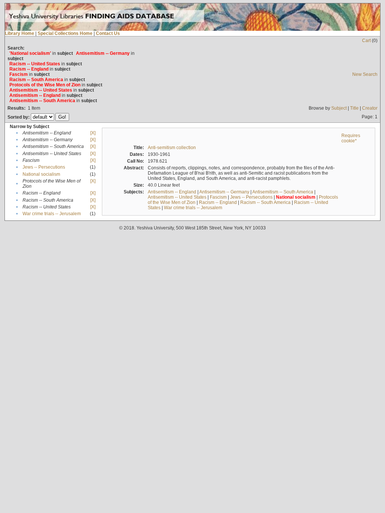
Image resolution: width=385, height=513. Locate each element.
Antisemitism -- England (172, 192)
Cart (366, 40)
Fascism (218, 197)
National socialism (41, 174)
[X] (92, 133)
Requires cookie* (350, 138)
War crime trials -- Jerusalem (52, 213)
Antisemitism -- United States (177, 197)
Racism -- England (218, 202)
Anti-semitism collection (172, 147)
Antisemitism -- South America (282, 192)
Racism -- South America (265, 202)
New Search (364, 74)
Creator (369, 108)
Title (354, 108)
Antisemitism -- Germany (224, 192)
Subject (339, 108)
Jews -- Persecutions (44, 167)
